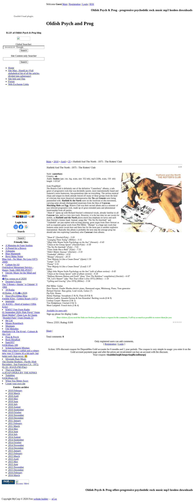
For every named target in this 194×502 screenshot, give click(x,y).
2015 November (16, 467)
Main (64, 4)
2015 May (13, 461)
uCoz (54, 499)
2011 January (14, 420)
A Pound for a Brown (15, 248)
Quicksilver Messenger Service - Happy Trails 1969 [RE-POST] (17, 268)
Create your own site (15, 383)
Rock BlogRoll (12, 339)
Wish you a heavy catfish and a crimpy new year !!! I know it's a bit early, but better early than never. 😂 (20, 353)
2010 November (16, 415)
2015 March (14, 456)
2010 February (15, 390)
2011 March (14, 426)
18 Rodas (10, 290)
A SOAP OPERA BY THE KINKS (19, 372)
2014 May (13, 429)
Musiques (10, 326)
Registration (74, 4)
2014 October (14, 442)
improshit (9, 301)
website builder (40, 499)
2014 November (16, 445)
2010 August (14, 407)
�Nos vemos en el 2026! (14, 278)
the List (9, 320)
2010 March (14, 393)
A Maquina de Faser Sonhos (19, 245)
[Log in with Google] (26, 226)
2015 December (15, 470)
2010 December (15, 418)
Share (49, 331)
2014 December (15, 448)
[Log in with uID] (15, 227)
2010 (56, 161)
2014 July (13, 434)
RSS (92, 4)
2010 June (13, 401)
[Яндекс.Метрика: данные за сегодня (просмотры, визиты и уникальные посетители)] (22, 482)
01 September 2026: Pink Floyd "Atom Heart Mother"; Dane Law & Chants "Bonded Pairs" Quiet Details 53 (21, 315)
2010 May (13, 398)
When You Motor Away (16, 381)
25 (69, 161)
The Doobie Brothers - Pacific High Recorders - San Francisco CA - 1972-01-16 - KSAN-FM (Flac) (20, 364)
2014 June (13, 431)
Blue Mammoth (12, 253)
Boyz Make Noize (14, 256)
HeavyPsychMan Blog (16, 296)
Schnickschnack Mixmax (17, 348)
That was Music (13, 370)
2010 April (13, 396)
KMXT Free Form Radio (17, 309)
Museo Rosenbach (14, 323)
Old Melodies (11, 328)
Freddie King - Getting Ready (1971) (20, 298)
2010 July (13, 404)
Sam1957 (10, 342)
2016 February (15, 472)
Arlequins (10, 251)
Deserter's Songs (13, 281)
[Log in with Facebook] (21, 227)
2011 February (15, 423)
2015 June (13, 464)
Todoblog (10, 375)
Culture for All (12, 264)
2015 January (14, 450)
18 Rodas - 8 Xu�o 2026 (14, 293)
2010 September (16, 409)
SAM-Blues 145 (10, 378)
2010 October (14, 412)
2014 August (14, 437)
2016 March (14, 475)
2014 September (16, 439)
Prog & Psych (12, 337)
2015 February (15, 453)
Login (85, 4)
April (63, 161)
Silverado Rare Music (15, 359)
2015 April (13, 459)
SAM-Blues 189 (10, 345)
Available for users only (57, 310)
